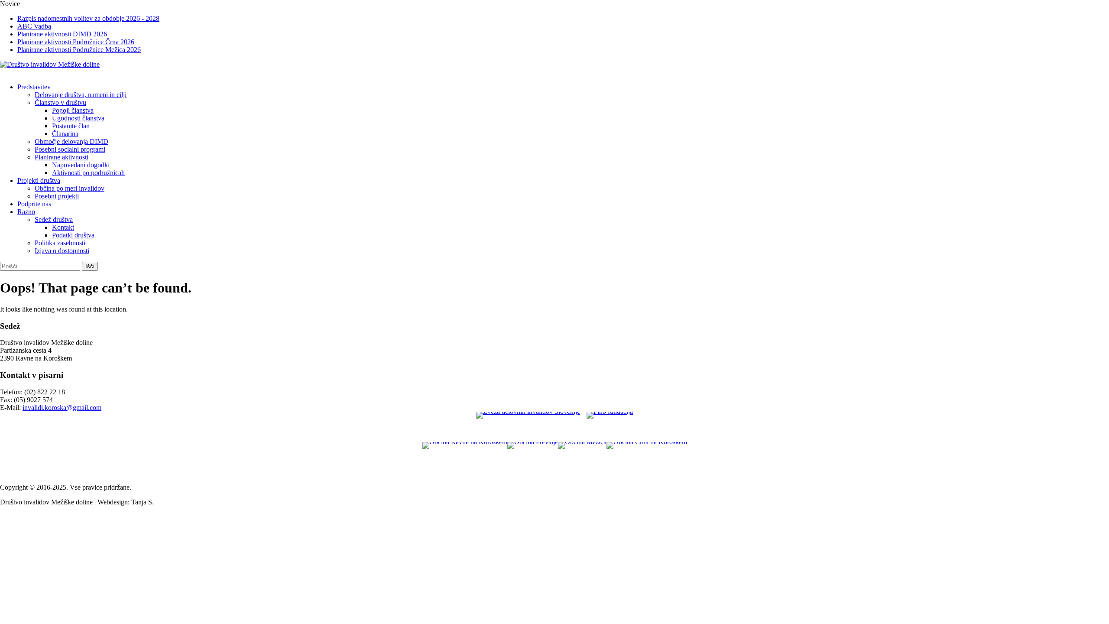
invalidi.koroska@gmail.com (62, 407)
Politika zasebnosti (60, 243)
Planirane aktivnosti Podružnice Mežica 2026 (79, 49)
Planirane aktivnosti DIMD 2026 (62, 34)
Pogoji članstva (73, 110)
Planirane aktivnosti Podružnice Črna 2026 (75, 42)
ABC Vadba (34, 26)
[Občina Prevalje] (532, 459)
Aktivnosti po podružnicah (88, 172)
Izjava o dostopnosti (62, 250)
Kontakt (63, 227)
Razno (26, 211)
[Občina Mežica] (582, 459)
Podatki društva (73, 235)
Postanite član (71, 126)
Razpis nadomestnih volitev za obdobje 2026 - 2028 (88, 18)
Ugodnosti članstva (78, 118)
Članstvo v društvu (60, 102)
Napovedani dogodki (81, 165)
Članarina (65, 133)
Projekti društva (38, 180)
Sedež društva (54, 219)
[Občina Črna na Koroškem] (646, 459)
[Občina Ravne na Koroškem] (464, 459)
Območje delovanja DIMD (71, 141)
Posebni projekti (57, 196)
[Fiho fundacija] (610, 427)
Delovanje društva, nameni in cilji (80, 94)
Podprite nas (34, 204)
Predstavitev (34, 87)
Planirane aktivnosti (61, 157)
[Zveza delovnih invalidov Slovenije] (528, 427)
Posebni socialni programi (70, 149)
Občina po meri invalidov (69, 188)
